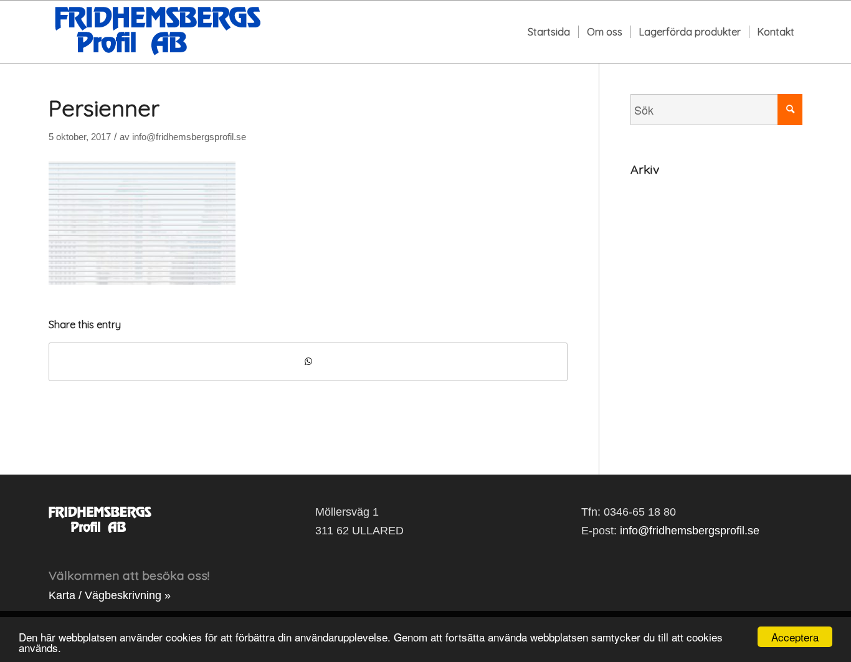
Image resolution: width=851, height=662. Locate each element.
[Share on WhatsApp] (308, 362)
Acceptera (795, 637)
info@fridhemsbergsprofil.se (189, 137)
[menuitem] (549, 32)
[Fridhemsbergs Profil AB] (158, 32)
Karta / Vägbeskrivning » (110, 595)
